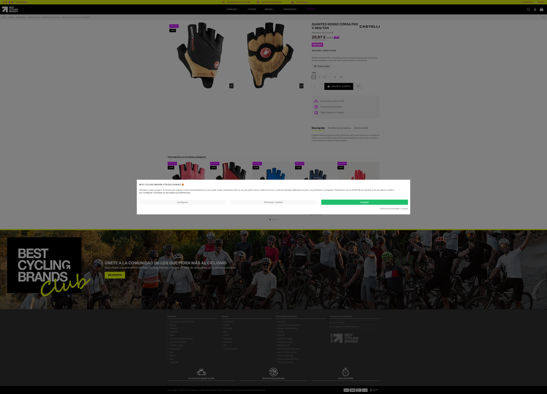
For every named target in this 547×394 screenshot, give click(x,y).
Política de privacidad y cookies (394, 208)
